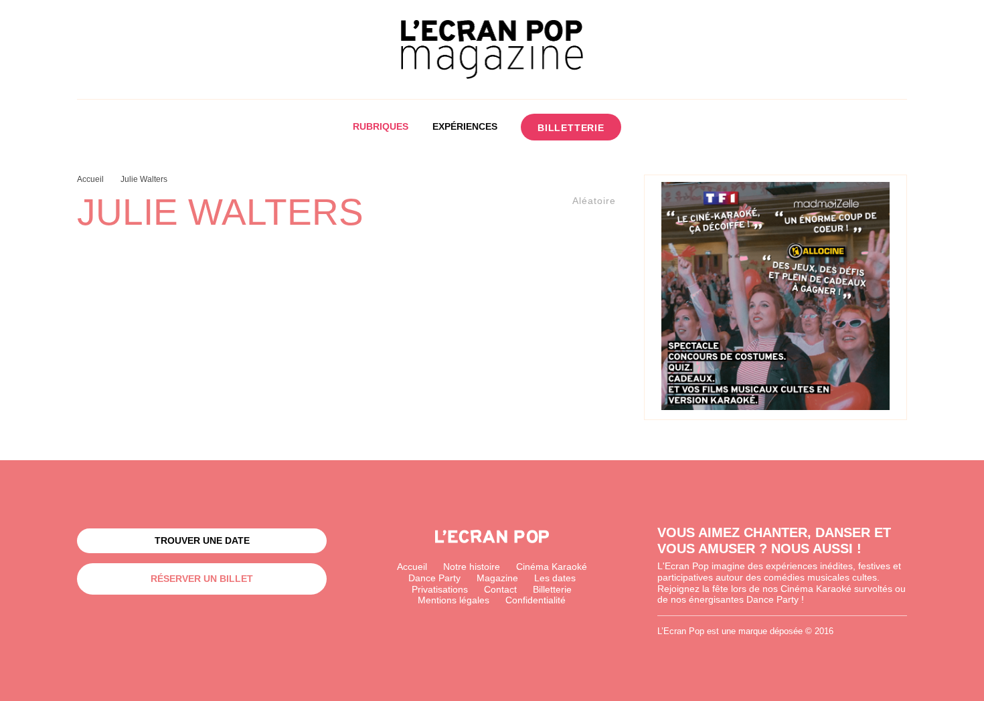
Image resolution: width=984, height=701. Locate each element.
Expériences (464, 126)
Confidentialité (535, 600)
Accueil (412, 566)
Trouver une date (202, 540)
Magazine (497, 578)
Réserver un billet (202, 578)
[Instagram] (675, 127)
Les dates (555, 578)
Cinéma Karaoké (551, 566)
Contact (500, 589)
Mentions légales (453, 600)
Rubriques (380, 126)
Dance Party (434, 578)
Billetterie (571, 127)
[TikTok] (699, 127)
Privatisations (440, 589)
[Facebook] (650, 127)
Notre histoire (471, 566)
